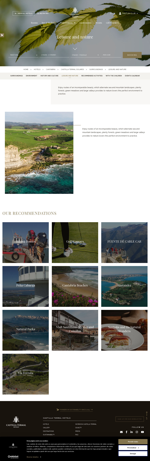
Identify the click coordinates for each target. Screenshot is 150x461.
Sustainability (49, 435)
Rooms (34, 22)
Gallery (46, 428)
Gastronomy (85, 22)
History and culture (49, 76)
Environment (31, 76)
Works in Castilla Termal (86, 424)
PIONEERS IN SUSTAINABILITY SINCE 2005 (75, 410)
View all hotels (25, 13)
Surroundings (96, 69)
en (111, 13)
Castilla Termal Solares (72, 69)
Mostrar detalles (32, 457)
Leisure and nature (117, 69)
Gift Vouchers (112, 22)
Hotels (37, 69)
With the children (114, 76)
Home (26, 69)
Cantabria (50, 69)
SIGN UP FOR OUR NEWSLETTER (130, 419)
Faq (76, 435)
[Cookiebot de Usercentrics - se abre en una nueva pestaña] (13, 457)
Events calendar (132, 76)
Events (99, 22)
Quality (78, 428)
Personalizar (131, 447)
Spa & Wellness (49, 22)
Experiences (66, 22)
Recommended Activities (91, 76)
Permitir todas (133, 442)
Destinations (48, 431)
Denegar (133, 453)
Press (77, 431)
